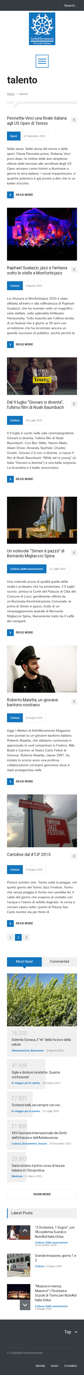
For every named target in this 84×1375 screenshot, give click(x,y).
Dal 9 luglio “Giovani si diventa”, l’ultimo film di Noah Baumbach (35, 405)
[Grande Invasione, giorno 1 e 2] (18, 1265)
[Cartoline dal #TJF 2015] (42, 820)
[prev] (25, 1230)
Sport (13, 136)
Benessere (37, 1050)
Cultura (14, 285)
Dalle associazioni (32, 568)
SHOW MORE (42, 1194)
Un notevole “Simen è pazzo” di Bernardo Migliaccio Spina (35, 553)
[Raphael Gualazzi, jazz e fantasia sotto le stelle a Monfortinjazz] (42, 234)
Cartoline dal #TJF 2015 (28, 854)
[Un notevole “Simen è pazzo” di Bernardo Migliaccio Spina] (42, 520)
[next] (25, 1305)
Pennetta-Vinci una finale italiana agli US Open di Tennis (37, 121)
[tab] (24, 963)
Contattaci (70, 1365)
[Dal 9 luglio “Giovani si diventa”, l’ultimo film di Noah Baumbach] (42, 376)
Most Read (24, 961)
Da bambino (29, 1143)
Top (67, 1331)
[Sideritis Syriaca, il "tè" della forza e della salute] (42, 999)
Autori (54, 1365)
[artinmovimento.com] (42, 39)
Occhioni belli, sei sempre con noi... (37, 1105)
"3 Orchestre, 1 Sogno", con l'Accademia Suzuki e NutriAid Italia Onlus (55, 1232)
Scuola (42, 1143)
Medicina (17, 1176)
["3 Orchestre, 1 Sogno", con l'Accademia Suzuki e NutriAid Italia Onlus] (18, 1232)
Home (11, 94)
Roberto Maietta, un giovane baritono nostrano (32, 702)
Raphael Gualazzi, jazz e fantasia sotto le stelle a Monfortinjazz (37, 270)
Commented (59, 961)
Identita (40, 1365)
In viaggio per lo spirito (26, 1083)
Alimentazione (20, 1050)
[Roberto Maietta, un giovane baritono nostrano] (42, 669)
